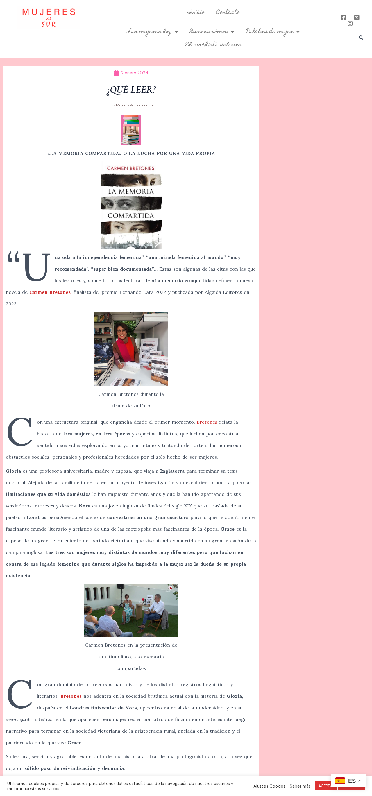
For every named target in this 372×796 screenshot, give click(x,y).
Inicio (196, 12)
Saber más (300, 786)
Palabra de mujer (270, 31)
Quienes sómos (209, 31)
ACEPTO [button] (326, 786)
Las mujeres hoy (150, 31)
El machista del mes (213, 45)
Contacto (228, 12)
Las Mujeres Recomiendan (131, 105)
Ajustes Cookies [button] (269, 786)
